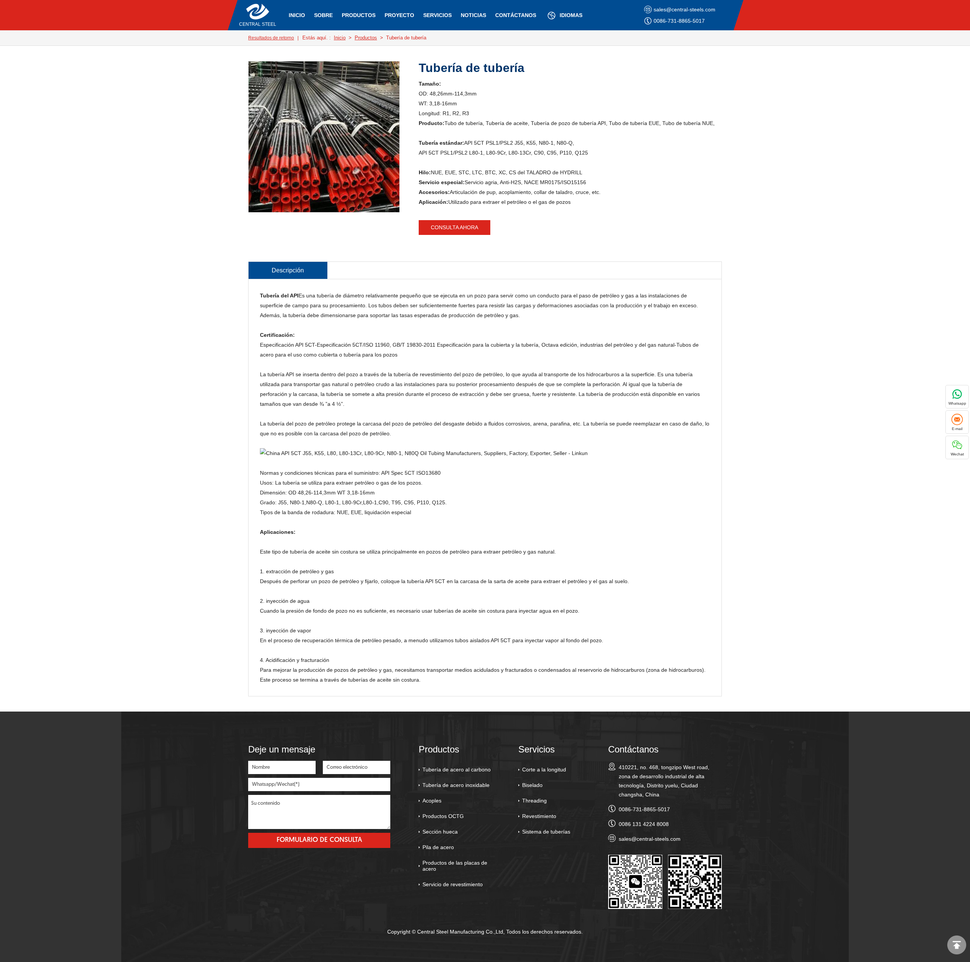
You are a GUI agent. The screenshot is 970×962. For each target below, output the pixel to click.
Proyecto (399, 15)
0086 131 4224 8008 (644, 824)
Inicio (297, 15)
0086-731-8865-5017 (679, 21)
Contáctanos (515, 15)
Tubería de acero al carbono (456, 769)
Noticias (473, 15)
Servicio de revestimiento (452, 884)
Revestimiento (539, 816)
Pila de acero (438, 847)
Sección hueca (440, 832)
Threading (534, 801)
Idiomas (571, 15)
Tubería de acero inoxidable (456, 785)
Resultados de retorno (271, 38)
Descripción (288, 270)
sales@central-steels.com (684, 9)
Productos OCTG (443, 816)
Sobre (323, 15)
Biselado (532, 785)
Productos (358, 15)
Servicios (437, 15)
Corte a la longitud (544, 769)
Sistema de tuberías (546, 832)
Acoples (431, 801)
